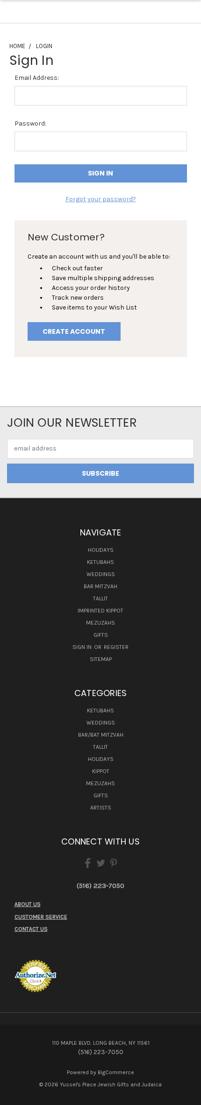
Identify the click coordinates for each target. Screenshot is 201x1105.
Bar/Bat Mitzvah (100, 735)
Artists (100, 807)
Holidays (101, 550)
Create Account (74, 331)
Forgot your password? (100, 199)
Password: (30, 123)
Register (116, 647)
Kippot (100, 771)
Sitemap (101, 659)
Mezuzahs (100, 622)
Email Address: (36, 78)
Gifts (100, 635)
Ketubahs (100, 562)
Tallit (100, 598)
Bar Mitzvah (100, 586)
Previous (14, 1096)
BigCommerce (116, 1072)
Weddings (100, 574)
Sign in (82, 647)
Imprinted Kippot (100, 610)
